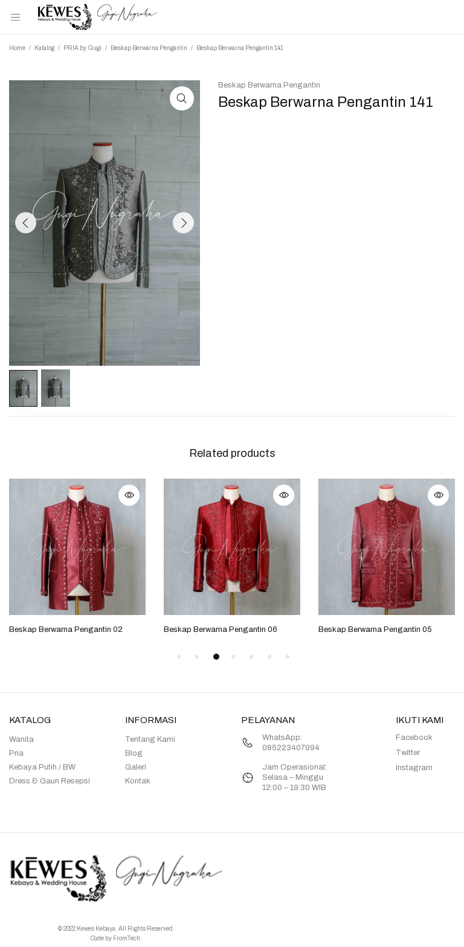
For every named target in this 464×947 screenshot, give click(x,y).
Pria (16, 753)
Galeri (135, 767)
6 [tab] (269, 656)
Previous (25, 223)
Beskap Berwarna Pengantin (149, 48)
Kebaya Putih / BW (42, 767)
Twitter (408, 752)
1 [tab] (179, 656)
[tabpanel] (77, 558)
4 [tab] (233, 656)
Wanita (21, 739)
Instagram (414, 768)
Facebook (414, 737)
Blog (134, 753)
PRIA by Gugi (82, 48)
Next (183, 223)
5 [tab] (251, 656)
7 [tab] (287, 656)
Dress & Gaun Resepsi (49, 781)
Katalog (44, 48)
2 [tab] (197, 656)
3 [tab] (216, 657)
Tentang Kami (150, 739)
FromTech (126, 938)
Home (17, 48)
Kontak (137, 781)
